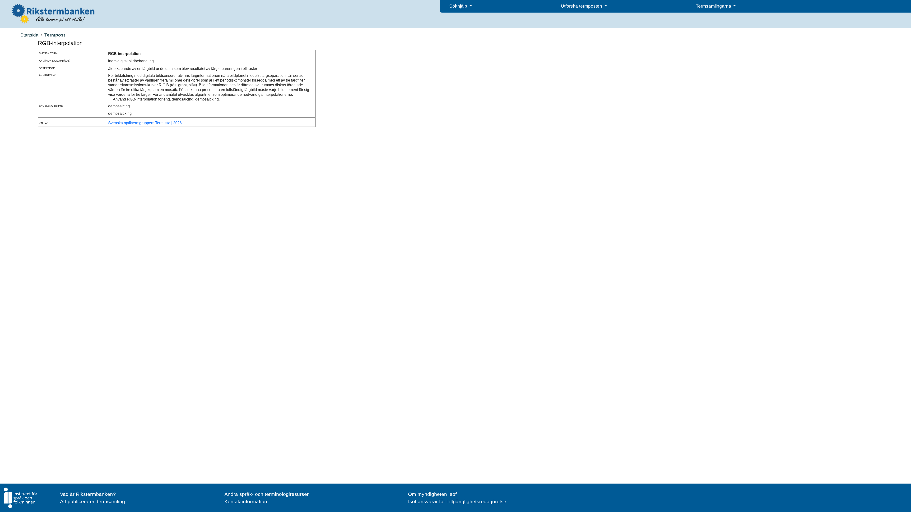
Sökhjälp (458, 6)
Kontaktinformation (245, 501)
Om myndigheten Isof (432, 494)
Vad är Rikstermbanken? (88, 494)
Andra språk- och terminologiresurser (266, 494)
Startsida (29, 34)
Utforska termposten (582, 6)
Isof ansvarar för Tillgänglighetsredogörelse (457, 501)
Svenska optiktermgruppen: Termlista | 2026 (145, 123)
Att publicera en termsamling (92, 501)
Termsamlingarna (714, 6)
